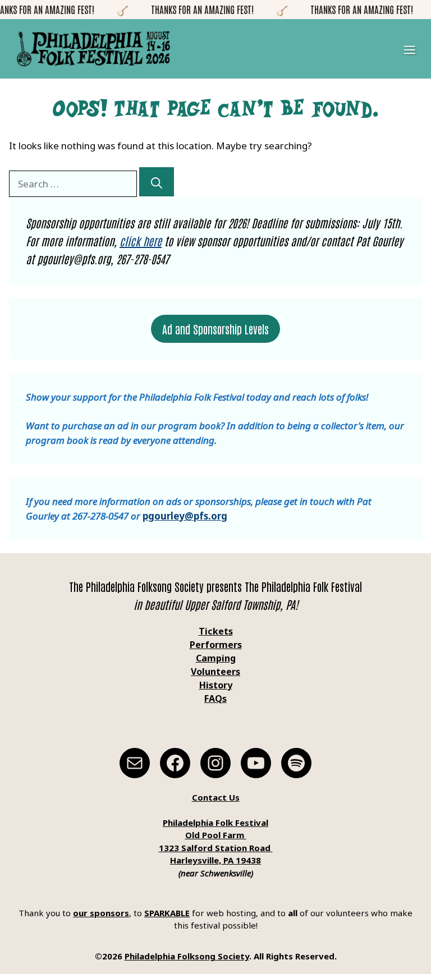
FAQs (215, 698)
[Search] (156, 181)
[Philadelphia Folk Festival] (93, 49)
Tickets (216, 631)
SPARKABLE (167, 912)
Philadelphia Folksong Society (187, 956)
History (215, 685)
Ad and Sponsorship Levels (215, 328)
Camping (216, 658)
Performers (216, 644)
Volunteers (215, 671)
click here (141, 240)
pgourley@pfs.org (185, 515)
